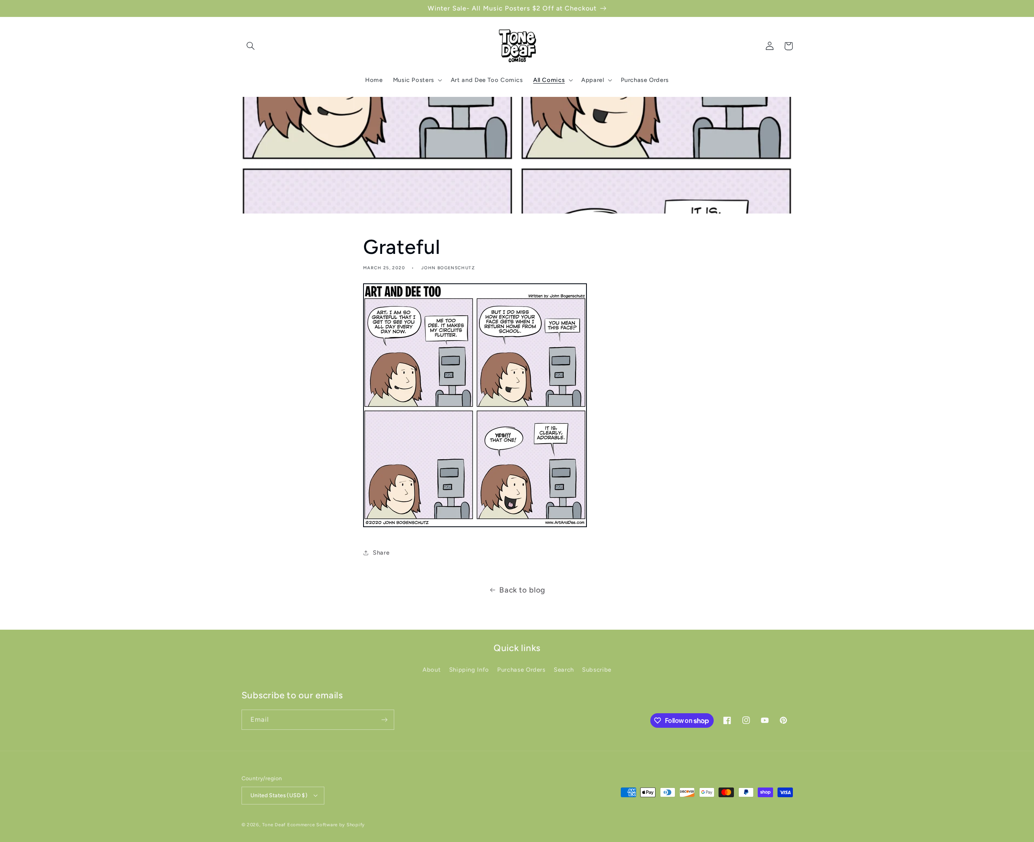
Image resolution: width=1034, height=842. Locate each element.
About (431, 669)
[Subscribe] (384, 719)
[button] (251, 46)
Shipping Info (469, 669)
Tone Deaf (274, 824)
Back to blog (522, 590)
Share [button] (381, 552)
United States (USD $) (279, 795)
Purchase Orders (521, 669)
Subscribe (597, 669)
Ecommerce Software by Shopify (326, 824)
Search (564, 669)
